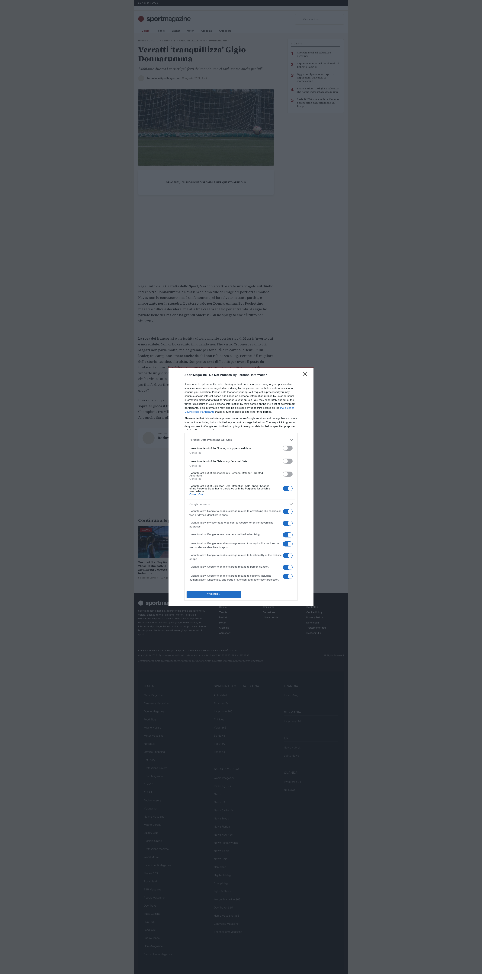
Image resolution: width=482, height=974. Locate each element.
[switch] (288, 448)
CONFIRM (214, 594)
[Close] (306, 375)
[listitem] (241, 440)
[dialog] (241, 487)
